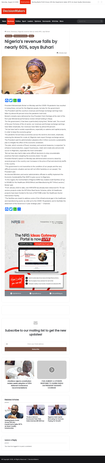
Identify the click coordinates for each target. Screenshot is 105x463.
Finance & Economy (20, 36)
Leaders (30, 21)
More (61, 21)
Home (8, 31)
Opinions (38, 21)
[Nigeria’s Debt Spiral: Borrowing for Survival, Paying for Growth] (57, 410)
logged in (16, 446)
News (4, 21)
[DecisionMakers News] (14, 11)
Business (11, 21)
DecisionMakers (33, 459)
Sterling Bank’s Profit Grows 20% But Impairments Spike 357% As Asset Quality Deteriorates (13, 424)
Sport (24, 21)
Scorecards (46, 21)
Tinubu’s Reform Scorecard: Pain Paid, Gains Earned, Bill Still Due (35, 419)
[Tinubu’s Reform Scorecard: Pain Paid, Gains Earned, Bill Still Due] (35, 410)
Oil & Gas (55, 21)
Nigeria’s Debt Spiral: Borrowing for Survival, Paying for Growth (56, 419)
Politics (18, 21)
